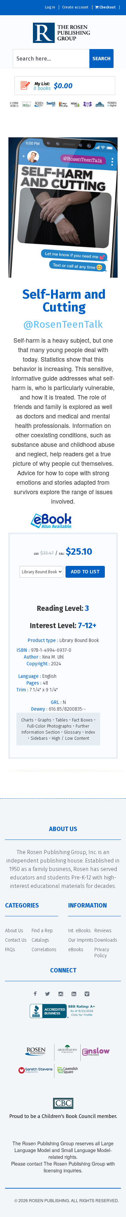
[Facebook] (35, 994)
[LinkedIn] (74, 994)
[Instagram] (60, 994)
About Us (14, 931)
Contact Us (16, 940)
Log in (50, 7)
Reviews (103, 931)
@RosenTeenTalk (63, 324)
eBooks (75, 949)
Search (101, 58)
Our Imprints (80, 940)
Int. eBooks (79, 931)
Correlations (44, 949)
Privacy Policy (101, 953)
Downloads (105, 940)
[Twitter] (47, 994)
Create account (75, 7)
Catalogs (40, 940)
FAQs (10, 949)
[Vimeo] (87, 994)
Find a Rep (42, 931)
